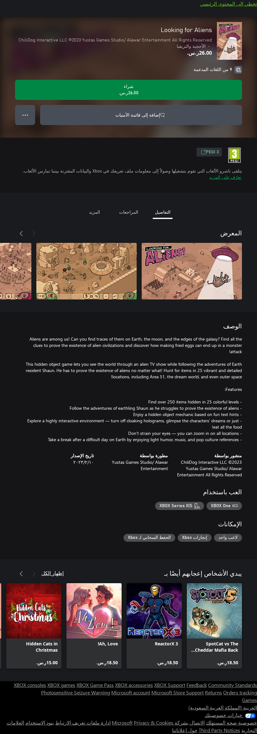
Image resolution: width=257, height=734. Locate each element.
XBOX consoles (30, 685)
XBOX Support (169, 685)
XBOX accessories (134, 685)
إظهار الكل (52, 573)
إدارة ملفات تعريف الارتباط (83, 722)
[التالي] (21, 233)
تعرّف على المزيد (225, 177)
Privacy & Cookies (153, 722)
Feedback (196, 685)
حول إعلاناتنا (184, 730)
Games (249, 700)
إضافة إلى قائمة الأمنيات (137, 115)
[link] (214, 626)
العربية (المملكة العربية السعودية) (222, 707)
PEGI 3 (212, 152)
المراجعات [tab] (128, 212)
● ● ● (25, 115)
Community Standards (232, 685)
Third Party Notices (219, 730)
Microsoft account (130, 692)
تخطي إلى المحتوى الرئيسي (228, 3)
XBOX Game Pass (95, 685)
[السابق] (34, 233)
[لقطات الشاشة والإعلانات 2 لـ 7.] (86, 271)
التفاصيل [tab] (162, 212)
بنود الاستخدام (39, 722)
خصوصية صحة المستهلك (231, 722)
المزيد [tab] (94, 212)
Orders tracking (240, 692)
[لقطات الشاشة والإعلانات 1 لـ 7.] (192, 271)
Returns (213, 692)
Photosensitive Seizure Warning (75, 692)
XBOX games (61, 685)
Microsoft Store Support (177, 692)
